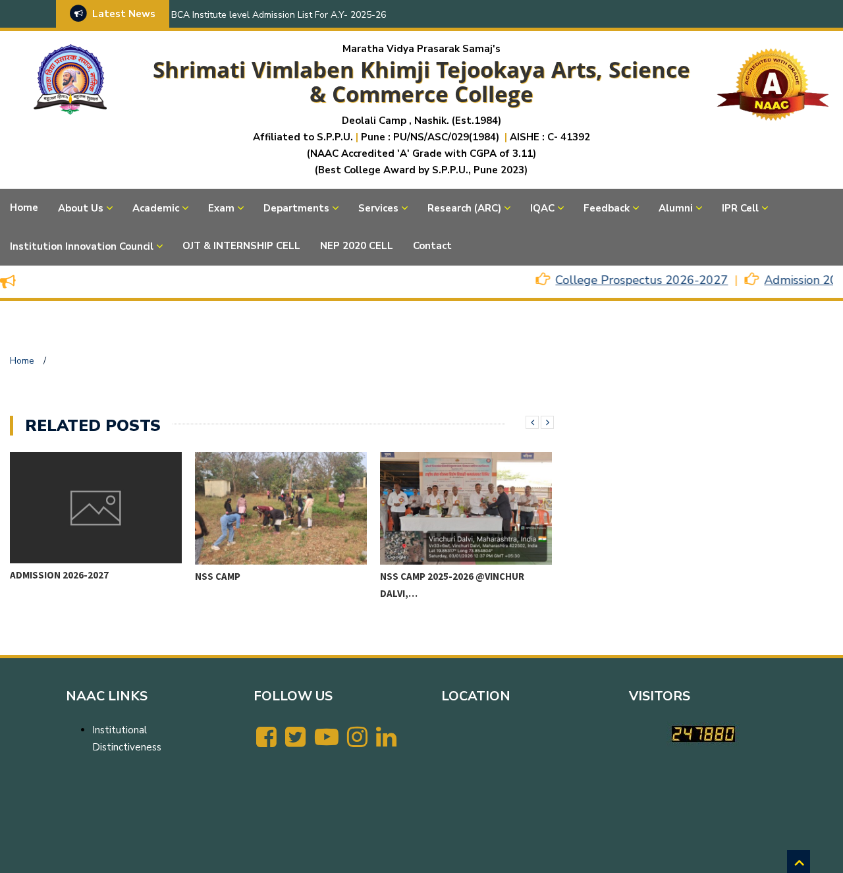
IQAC (542, 208)
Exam (221, 208)
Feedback (607, 208)
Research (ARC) (464, 208)
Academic (155, 208)
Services (378, 208)
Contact (432, 245)
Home (24, 207)
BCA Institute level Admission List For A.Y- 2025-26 (278, 15)
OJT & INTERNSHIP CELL (241, 245)
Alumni (676, 208)
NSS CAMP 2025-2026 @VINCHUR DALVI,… (298, 585)
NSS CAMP (63, 576)
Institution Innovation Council (81, 246)
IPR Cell (740, 208)
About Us (80, 208)
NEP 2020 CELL (356, 245)
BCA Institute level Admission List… (486, 583)
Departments (296, 208)
